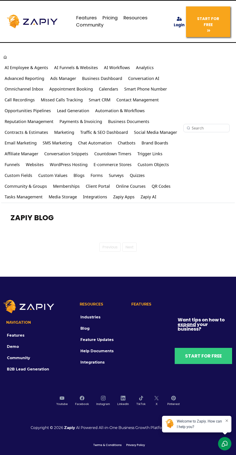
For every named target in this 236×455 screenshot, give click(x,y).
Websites (35, 164)
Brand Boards (155, 143)
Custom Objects (153, 164)
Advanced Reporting (24, 78)
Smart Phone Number (145, 89)
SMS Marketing (57, 143)
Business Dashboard (102, 78)
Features (86, 18)
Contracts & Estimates (26, 132)
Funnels (12, 164)
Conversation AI (143, 78)
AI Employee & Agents (26, 67)
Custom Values (53, 175)
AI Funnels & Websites (76, 67)
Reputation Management (29, 121)
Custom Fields (18, 175)
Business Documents (128, 121)
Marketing (64, 132)
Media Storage (63, 197)
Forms (97, 175)
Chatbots (127, 143)
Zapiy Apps (124, 197)
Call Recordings (20, 100)
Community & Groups (26, 186)
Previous (110, 247)
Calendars (108, 89)
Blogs (79, 175)
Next (129, 247)
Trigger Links (149, 153)
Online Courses (131, 186)
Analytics (145, 67)
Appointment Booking (71, 89)
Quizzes (137, 175)
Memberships (66, 186)
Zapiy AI (148, 197)
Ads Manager (63, 78)
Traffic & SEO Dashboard (104, 132)
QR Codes (161, 186)
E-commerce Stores (113, 164)
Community (89, 25)
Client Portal (98, 186)
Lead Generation (73, 110)
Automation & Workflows (120, 110)
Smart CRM (99, 100)
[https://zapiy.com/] (32, 21)
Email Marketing (21, 143)
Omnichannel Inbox (24, 89)
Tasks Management (24, 197)
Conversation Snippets (66, 153)
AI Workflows (117, 67)
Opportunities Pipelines (28, 110)
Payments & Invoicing (80, 121)
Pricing (110, 18)
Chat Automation (95, 143)
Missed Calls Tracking (62, 100)
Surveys (116, 175)
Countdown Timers (112, 153)
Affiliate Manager (21, 153)
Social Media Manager (155, 132)
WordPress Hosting (69, 164)
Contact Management (137, 100)
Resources (135, 18)
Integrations (95, 197)
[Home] (5, 58)
